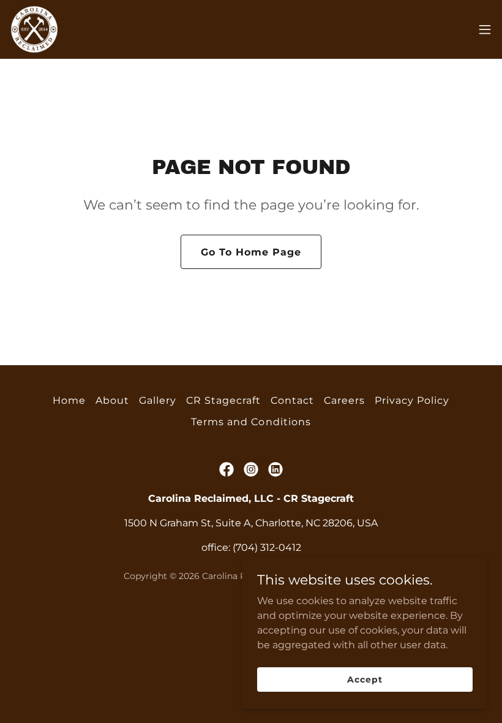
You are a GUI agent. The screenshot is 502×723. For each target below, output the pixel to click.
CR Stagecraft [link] (223, 400)
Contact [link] (292, 400)
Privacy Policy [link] (412, 400)
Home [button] (69, 400)
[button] (485, 29)
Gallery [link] (157, 400)
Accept (364, 678)
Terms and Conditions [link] (250, 422)
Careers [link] (344, 400)
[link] (34, 29)
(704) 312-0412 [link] (267, 547)
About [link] (112, 400)
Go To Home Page (251, 252)
